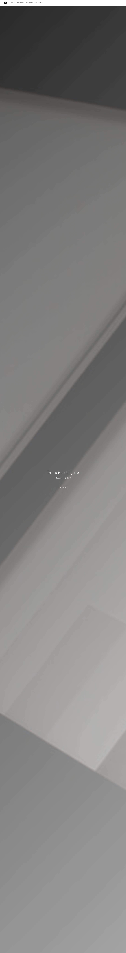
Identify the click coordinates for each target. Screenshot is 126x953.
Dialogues (38, 3)
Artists (12, 3)
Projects (29, 3)
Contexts (20, 3)
